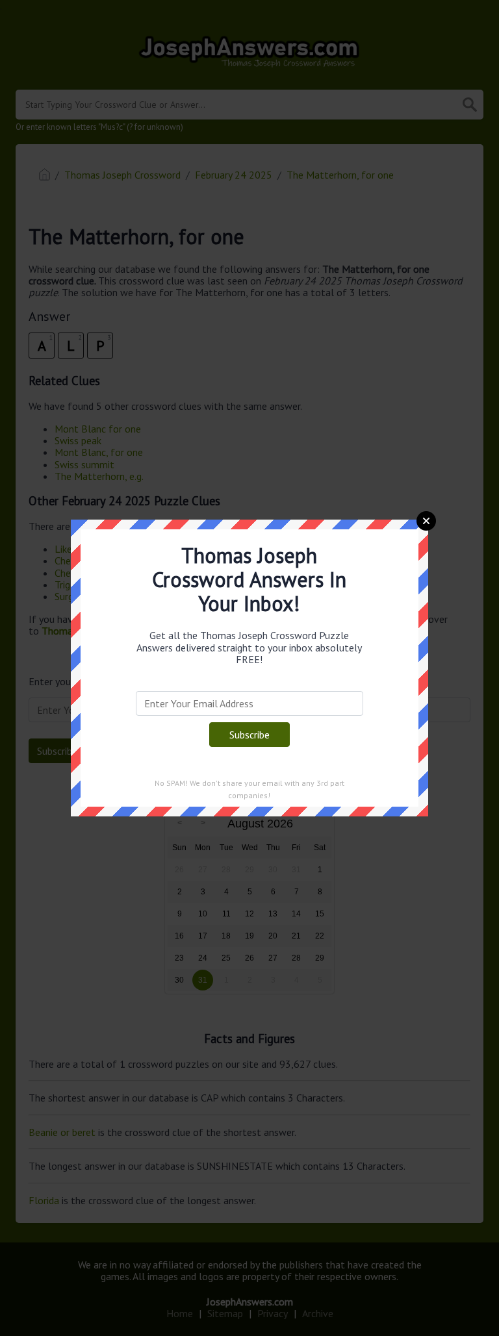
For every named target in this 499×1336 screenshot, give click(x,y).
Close (426, 521)
